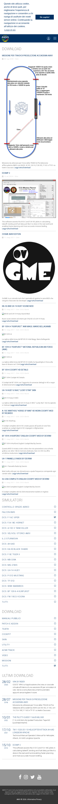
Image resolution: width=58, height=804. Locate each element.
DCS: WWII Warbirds (12, 586)
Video (5, 655)
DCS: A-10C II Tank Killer (15, 528)
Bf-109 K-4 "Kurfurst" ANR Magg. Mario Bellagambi (26, 326)
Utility (6, 645)
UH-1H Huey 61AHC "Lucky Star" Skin (19, 390)
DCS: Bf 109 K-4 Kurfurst (15, 591)
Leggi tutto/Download (22, 168)
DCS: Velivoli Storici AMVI (16, 533)
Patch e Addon (10, 623)
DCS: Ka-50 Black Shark (15, 549)
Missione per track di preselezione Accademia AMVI (27, 55)
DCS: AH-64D (8, 544)
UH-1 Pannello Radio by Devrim (17, 459)
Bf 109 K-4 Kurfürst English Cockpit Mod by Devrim (26, 436)
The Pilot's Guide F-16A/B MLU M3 (28, 717)
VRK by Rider (19, 682)
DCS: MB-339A (9, 559)
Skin (4, 639)
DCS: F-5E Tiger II (11, 554)
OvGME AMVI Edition (11, 234)
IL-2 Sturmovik (10, 538)
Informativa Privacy (34, 799)
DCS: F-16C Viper (10, 517)
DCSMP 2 (6, 173)
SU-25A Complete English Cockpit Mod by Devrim (25, 479)
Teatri (5, 629)
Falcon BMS (8, 512)
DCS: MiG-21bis (10, 565)
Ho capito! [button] (45, 17)
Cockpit (6, 634)
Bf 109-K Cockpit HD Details (15, 370)
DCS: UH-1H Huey (11, 570)
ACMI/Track (8, 650)
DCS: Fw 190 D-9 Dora (13, 596)
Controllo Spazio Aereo (15, 507)
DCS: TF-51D (8, 581)
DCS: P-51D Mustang (13, 575)
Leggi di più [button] (10, 30)
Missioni (6, 660)
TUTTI (5, 602)
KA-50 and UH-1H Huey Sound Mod (18, 306)
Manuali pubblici (11, 618)
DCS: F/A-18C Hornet (13, 522)
